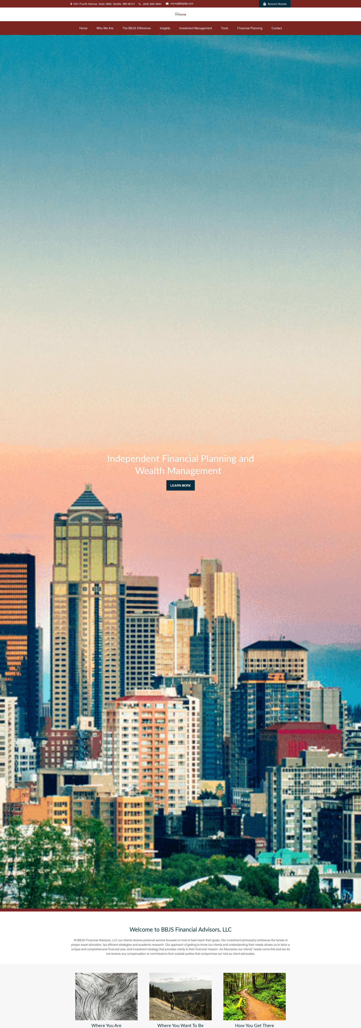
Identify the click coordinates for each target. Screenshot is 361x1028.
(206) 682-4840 (152, 4)
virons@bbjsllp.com (181, 3)
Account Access (277, 4)
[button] (83, 28)
